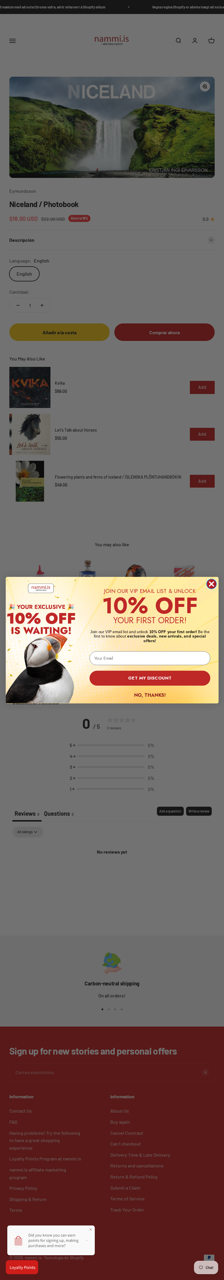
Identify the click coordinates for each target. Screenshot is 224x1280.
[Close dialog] (211, 584)
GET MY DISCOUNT (150, 678)
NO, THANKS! (149, 694)
